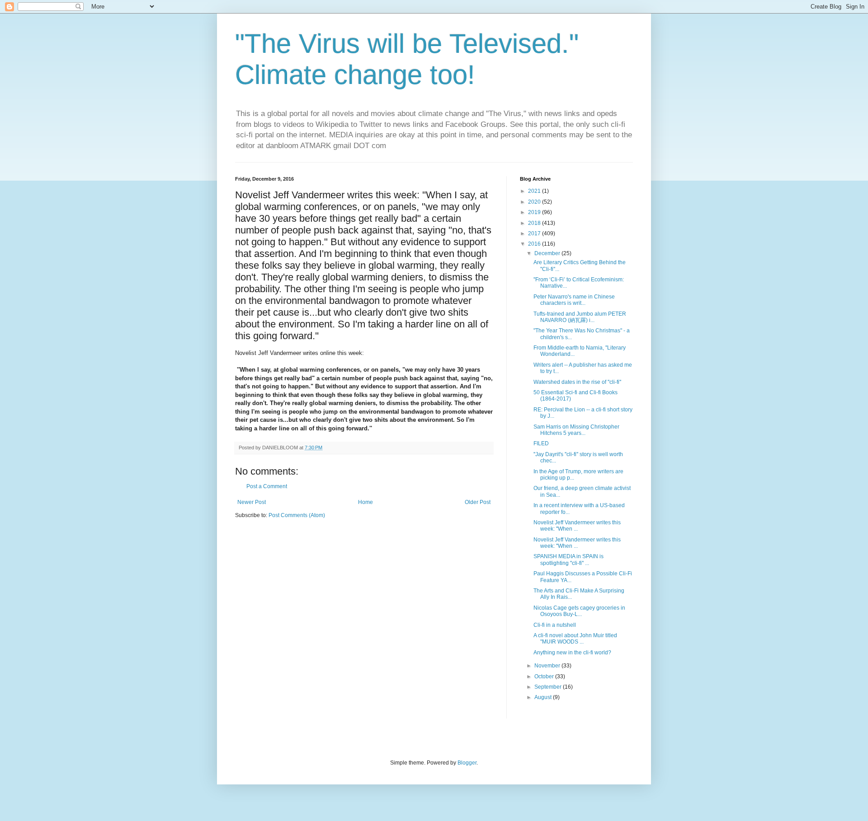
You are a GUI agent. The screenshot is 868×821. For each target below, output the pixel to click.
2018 (535, 223)
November (547, 665)
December (547, 253)
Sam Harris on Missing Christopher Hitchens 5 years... (576, 430)
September (548, 687)
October (544, 676)
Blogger (467, 763)
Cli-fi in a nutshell (554, 625)
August (543, 697)
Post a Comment (266, 486)
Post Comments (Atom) (297, 515)
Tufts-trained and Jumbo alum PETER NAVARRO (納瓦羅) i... (579, 317)
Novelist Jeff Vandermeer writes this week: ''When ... (577, 525)
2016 (535, 244)
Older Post (478, 502)
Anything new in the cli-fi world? (572, 652)
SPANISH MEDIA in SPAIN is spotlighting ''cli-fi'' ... (568, 559)
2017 (535, 233)
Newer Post (251, 502)
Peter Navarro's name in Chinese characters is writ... (574, 300)
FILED (541, 443)
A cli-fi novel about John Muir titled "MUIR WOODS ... (575, 638)
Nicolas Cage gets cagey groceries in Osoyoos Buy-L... (579, 611)
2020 (535, 202)
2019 (535, 212)
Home (365, 502)
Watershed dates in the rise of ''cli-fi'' (577, 382)
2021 (535, 191)
